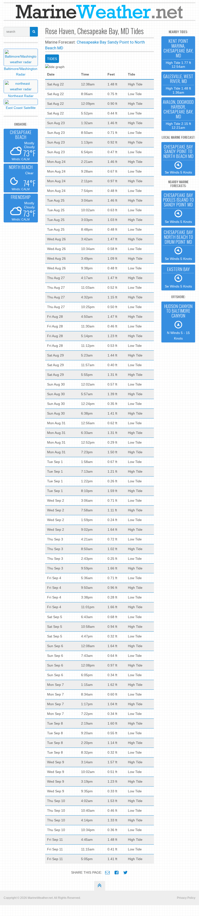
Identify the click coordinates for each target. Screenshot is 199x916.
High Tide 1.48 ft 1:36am (178, 83)
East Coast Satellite (21, 108)
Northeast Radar (20, 96)
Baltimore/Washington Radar (20, 71)
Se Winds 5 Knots (178, 159)
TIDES (52, 59)
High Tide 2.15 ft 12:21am (178, 114)
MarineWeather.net (40, 898)
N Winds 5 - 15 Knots (178, 321)
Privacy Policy (186, 898)
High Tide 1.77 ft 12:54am (178, 53)
